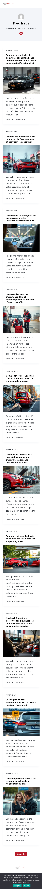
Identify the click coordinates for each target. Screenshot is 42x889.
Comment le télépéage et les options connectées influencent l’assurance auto (21, 218)
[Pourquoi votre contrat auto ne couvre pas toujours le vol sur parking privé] (21, 559)
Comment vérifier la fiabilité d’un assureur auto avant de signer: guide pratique (20, 378)
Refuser (26, 886)
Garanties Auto (11, 132)
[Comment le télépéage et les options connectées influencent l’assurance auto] (21, 238)
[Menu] (38, 4)
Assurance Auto (12, 51)
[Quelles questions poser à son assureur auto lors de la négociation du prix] (21, 801)
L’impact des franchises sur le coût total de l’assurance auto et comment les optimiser (21, 139)
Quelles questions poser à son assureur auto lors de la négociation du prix (21, 781)
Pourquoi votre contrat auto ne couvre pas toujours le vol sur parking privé (20, 539)
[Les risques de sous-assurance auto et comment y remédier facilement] (21, 722)
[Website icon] (21, 33)
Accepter (17, 886)
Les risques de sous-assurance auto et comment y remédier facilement (21, 702)
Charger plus (21, 854)
